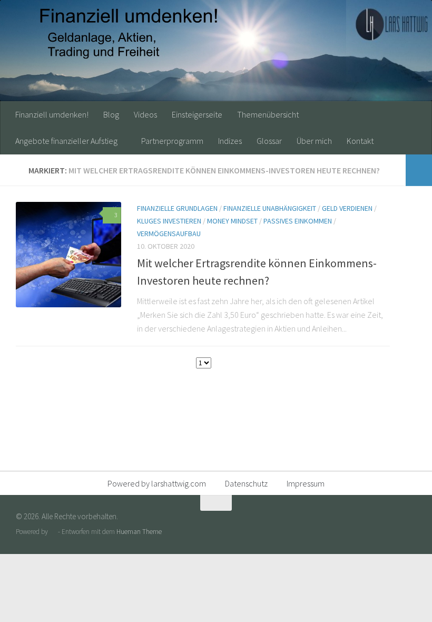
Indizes (230, 140)
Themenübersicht (268, 114)
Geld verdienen (347, 208)
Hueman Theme (139, 531)
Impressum (306, 483)
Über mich (314, 140)
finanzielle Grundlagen (177, 208)
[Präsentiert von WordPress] (53, 531)
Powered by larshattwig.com (156, 483)
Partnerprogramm (172, 140)
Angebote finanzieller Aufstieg (66, 140)
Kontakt (360, 140)
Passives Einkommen (297, 221)
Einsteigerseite (197, 114)
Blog (111, 114)
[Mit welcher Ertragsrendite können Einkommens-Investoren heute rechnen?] (68, 254)
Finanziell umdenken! (52, 114)
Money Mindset (232, 221)
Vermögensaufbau (169, 233)
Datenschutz (246, 483)
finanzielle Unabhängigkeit (269, 208)
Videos (145, 114)
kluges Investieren (169, 221)
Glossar (269, 140)
